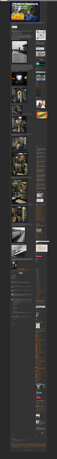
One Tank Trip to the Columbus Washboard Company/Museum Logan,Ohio (41, 168)
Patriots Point (14, 36)
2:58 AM (14, 296)
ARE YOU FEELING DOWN (14, 445)
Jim (13, 276)
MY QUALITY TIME (17, 270)
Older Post (32, 322)
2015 (37, 277)
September (38, 283)
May (37, 287)
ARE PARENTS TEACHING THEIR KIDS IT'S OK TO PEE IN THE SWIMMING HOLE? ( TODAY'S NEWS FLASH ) (40, 174)
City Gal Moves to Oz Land (39, 339)
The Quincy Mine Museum (39, 210)
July (37, 285)
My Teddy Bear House (39, 357)
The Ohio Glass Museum (39, 211)
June (37, 286)
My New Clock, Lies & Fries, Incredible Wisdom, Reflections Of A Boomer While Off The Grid (40, 164)
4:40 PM (14, 287)
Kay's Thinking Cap (39, 350)
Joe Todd (41, 420)
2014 (37, 278)
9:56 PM (14, 318)
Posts (13, 26)
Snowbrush (38, 370)
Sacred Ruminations (39, 365)
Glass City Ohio (38, 348)
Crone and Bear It (39, 343)
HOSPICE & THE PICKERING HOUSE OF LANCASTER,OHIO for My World (40, 178)
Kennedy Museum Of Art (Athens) (40, 212)
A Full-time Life (38, 333)
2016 (37, 276)
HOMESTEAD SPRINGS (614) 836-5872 (40, 407)
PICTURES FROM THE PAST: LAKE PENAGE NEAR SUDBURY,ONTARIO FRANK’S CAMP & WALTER (40, 183)
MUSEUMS (22, 444)
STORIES (19, 445)
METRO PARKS (28, 446)
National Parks (41, 444)
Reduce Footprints (39, 364)
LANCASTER (36, 444)
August (38, 284)
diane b (14, 293)
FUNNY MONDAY (31, 444)
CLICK (30, 259)
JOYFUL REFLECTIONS (39, 349)
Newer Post (13, 322)
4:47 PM (14, 313)
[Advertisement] (39, 132)
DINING (26, 446)
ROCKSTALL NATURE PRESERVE (40, 301)
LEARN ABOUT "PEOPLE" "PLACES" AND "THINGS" (20, 443)
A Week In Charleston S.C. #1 (40, 291)
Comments (13, 27)
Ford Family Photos (39, 347)
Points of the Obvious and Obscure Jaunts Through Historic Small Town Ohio (41, 361)
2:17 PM (14, 309)
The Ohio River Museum (39, 215)
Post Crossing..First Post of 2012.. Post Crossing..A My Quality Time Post (40, 155)
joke (44, 444)
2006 (37, 298)
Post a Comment (14, 319)
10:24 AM (14, 305)
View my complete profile (38, 425)
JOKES (19, 444)
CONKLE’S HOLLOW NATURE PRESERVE (40, 303)
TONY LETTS (14, 289)
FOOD (38, 446)
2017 (37, 275)
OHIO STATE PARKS (29, 445)
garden (35, 446)
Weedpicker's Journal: (39, 377)
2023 (37, 270)
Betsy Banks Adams (15, 298)
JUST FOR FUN (15, 444)
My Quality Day (38, 356)
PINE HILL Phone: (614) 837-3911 (40, 408)
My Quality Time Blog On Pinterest (39, 238)
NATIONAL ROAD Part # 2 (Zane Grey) (41, 218)
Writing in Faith (38, 381)
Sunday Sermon (19, 446)
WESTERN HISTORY (35, 445)
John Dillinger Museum (38, 207)
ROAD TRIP (26, 444)
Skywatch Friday (32, 446)
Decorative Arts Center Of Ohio (40, 214)
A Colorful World (38, 332)
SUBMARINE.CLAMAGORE (23, 270)
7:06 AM (14, 283)
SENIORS (16, 446)
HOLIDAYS (23, 446)
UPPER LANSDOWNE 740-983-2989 (40, 410)
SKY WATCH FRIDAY (24, 445)
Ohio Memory (38, 359)
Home (22, 322)
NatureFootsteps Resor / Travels (40, 358)
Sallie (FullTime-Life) (15, 285)
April (37, 288)
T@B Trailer (40, 446)
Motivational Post (38, 151)
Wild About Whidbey (39, 378)
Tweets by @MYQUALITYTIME (39, 86)
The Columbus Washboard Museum (40, 209)
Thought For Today (41, 445)
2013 (37, 279)
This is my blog (38, 376)
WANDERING (34, 443)
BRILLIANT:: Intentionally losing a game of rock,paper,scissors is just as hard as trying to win (40, 160)
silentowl (38, 366)
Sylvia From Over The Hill (39, 371)
